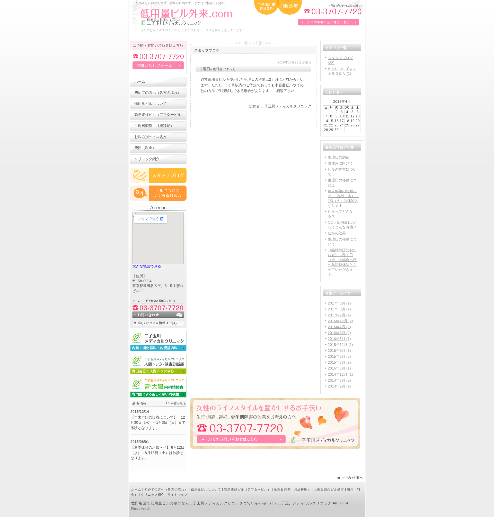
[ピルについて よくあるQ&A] (158, 199)
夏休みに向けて (340, 163)
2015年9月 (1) (339, 351)
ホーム (136, 489)
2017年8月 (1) (339, 303)
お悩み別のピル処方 (329, 489)
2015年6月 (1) (339, 368)
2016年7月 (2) (339, 327)
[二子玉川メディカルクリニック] (158, 350)
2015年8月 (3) (339, 356)
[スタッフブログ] (158, 182)
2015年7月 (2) (339, 362)
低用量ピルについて (206, 489)
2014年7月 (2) (339, 380)
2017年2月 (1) (339, 315)
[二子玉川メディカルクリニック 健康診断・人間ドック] (158, 373)
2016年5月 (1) (339, 339)
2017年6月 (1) (339, 309)
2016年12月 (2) (340, 321)
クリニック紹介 (152, 494)
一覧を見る (178, 403)
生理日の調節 (338, 157)
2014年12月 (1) (340, 374)
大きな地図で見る (146, 266)
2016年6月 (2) (339, 333)
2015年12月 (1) (340, 345)
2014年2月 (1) (339, 386)
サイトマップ (177, 494)
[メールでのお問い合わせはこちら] (275, 448)
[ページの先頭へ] (351, 477)
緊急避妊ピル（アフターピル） (247, 489)
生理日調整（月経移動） (292, 489)
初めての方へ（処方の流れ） (166, 489)
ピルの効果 (337, 233)
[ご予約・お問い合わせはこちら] (158, 73)
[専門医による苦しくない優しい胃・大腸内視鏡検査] (158, 396)
